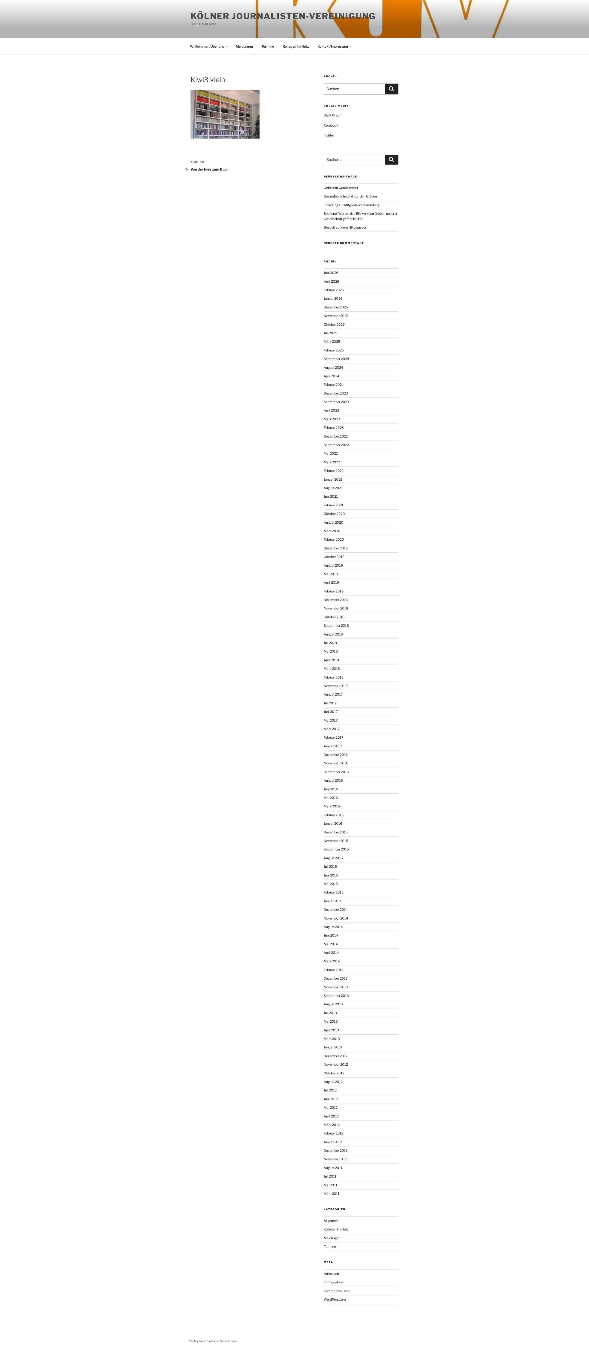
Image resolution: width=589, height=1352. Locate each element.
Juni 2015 (331, 875)
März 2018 (332, 668)
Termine (268, 46)
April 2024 (331, 376)
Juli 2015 (330, 866)
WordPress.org (335, 1299)
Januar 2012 (333, 1142)
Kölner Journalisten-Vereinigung (283, 16)
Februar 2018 (334, 677)
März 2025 (332, 341)
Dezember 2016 (336, 755)
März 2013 (332, 1039)
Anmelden (331, 1274)
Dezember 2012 (335, 1056)
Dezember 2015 (336, 832)
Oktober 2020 (334, 514)
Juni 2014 (331, 935)
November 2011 (336, 1159)
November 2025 (336, 316)
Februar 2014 (334, 970)
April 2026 (331, 281)
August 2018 (333, 634)
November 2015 (336, 841)
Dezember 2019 (336, 548)
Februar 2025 (334, 350)
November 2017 (336, 686)
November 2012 (336, 1064)
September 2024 (336, 359)
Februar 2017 (333, 737)
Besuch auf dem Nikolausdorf (345, 227)
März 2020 (332, 531)
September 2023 (336, 402)
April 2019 (331, 582)
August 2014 (333, 927)
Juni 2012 (331, 1099)
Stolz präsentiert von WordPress (213, 1341)
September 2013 (336, 996)
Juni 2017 (331, 712)
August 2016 (333, 780)
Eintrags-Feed (334, 1282)
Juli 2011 (330, 1176)
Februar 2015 (334, 892)
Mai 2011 (330, 1185)
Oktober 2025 (334, 324)
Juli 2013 (330, 1013)
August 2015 (333, 858)
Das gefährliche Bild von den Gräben (350, 196)
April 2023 (331, 410)
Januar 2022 (333, 479)
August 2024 (333, 367)
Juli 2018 (330, 643)
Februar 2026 (334, 290)
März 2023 (332, 419)
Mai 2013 (331, 1021)
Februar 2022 (334, 471)
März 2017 (332, 729)
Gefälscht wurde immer (341, 188)
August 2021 (333, 488)
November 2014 (336, 918)
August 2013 (333, 1004)
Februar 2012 (333, 1133)
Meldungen (244, 46)
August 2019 (333, 565)
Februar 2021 (333, 505)
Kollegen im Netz (296, 46)
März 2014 (332, 961)
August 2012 (333, 1082)
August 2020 (333, 522)
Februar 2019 (334, 591)
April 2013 (331, 1030)
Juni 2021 (331, 496)
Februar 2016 (334, 815)
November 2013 (336, 987)
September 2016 (336, 772)
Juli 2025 (330, 333)
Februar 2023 (334, 427)
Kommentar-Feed (336, 1291)
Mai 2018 (331, 651)
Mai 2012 (331, 1107)
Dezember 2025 (336, 307)
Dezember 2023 (336, 393)
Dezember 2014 (336, 909)
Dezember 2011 (335, 1150)
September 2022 (336, 445)
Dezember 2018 (336, 600)
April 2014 (331, 953)
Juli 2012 (330, 1090)
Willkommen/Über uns (207, 46)
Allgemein (331, 1221)
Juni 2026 (331, 273)
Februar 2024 (334, 384)
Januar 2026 (333, 298)
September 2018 (336, 625)
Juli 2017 (330, 703)
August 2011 (333, 1168)
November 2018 (336, 608)
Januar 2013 (333, 1047)
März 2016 (332, 806)
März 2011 (331, 1193)
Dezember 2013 (336, 978)
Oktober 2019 (334, 557)
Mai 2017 (331, 720)
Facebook (331, 125)
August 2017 (333, 694)
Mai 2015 (331, 884)
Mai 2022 (331, 453)
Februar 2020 (334, 539)
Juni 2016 (331, 789)
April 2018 (331, 660)
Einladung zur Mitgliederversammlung (351, 205)
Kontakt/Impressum (333, 46)
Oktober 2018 (334, 617)
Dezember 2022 (336, 436)
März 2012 (332, 1125)
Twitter (329, 135)
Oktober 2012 (334, 1073)
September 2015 (336, 849)
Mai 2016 (331, 798)
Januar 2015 (333, 901)
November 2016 (336, 763)
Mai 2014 (331, 944)
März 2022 (332, 462)
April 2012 (331, 1116)
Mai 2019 (331, 574)
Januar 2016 (333, 823)
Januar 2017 (333, 746)
